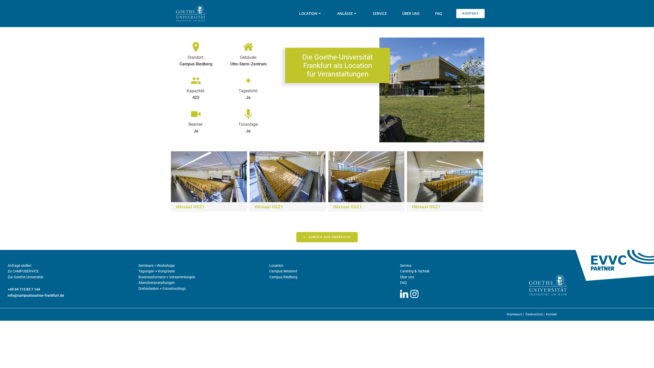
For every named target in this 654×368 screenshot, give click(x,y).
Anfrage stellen (19, 265)
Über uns (411, 13)
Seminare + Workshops (156, 265)
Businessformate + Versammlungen (166, 277)
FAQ (438, 13)
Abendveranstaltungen (156, 283)
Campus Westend (283, 271)
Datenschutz (534, 314)
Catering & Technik (414, 271)
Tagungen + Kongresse (156, 271)
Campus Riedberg (283, 277)
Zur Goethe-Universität (25, 277)
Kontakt (551, 314)
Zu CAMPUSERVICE (23, 271)
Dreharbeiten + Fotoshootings (162, 288)
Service (380, 13)
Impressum (515, 314)
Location (276, 265)
